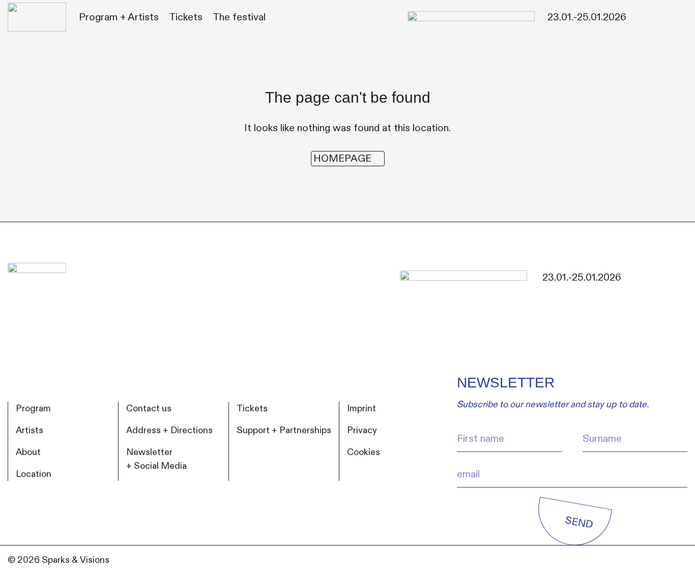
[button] (119, 17)
